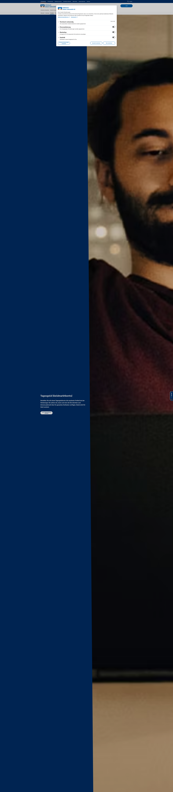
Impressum (73, 17)
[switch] (113, 27)
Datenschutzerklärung (63, 17)
